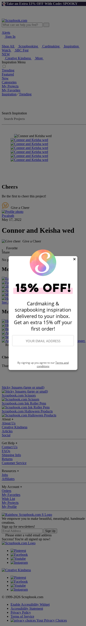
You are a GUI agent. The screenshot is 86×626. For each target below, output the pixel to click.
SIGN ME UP (43, 354)
